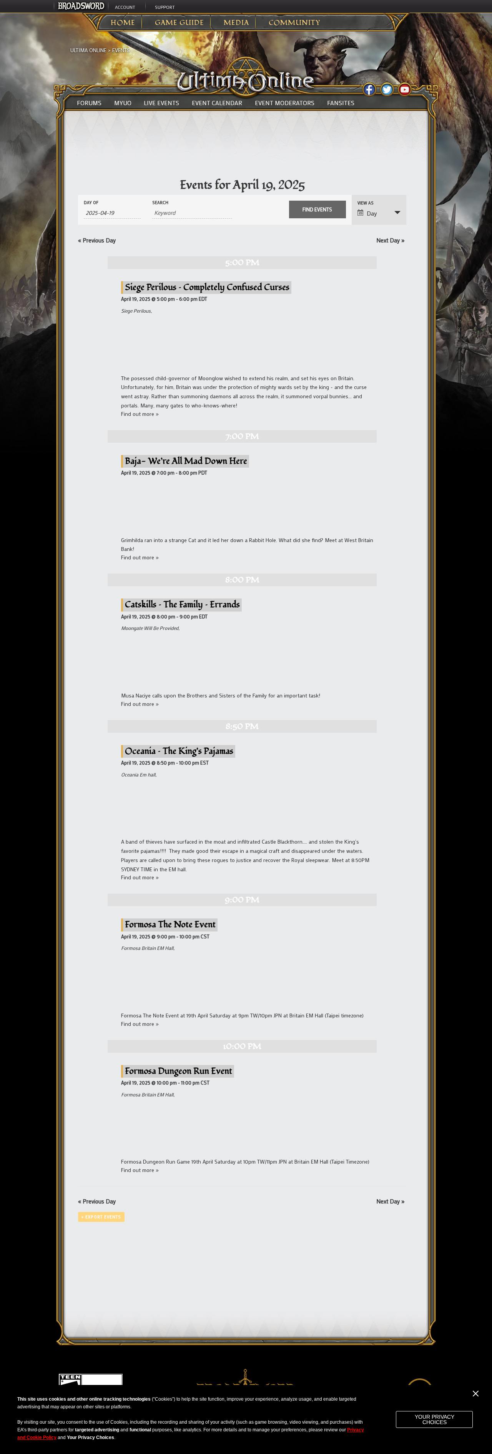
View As (365, 203)
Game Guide (179, 23)
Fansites (340, 102)
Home (123, 23)
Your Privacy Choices (434, 1419)
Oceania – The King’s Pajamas (179, 751)
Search (160, 203)
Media (236, 23)
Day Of (91, 203)
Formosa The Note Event (170, 924)
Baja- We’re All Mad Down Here (186, 461)
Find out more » (140, 413)
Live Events (161, 102)
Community (294, 23)
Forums (89, 102)
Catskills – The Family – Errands (182, 604)
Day (372, 213)
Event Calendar (217, 102)
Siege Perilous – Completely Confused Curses (207, 287)
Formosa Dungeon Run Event (178, 1071)
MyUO (122, 102)
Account (125, 7)
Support (165, 7)
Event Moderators (284, 102)
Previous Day (97, 240)
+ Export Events (101, 1217)
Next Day (390, 240)
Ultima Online (88, 50)
